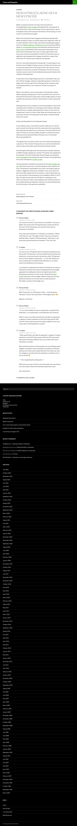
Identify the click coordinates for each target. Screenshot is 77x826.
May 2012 (6, 655)
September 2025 (7, 476)
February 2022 (7, 516)
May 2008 (6, 739)
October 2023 (7, 500)
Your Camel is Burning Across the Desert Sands (16, 425)
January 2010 (7, 675)
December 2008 (7, 715)
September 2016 (7, 628)
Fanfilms (19, 9)
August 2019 (6, 570)
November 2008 (7, 719)
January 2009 (7, 712)
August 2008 (6, 729)
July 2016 (5, 634)
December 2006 (7, 779)
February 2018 (7, 601)
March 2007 (6, 772)
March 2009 (6, 705)
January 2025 (7, 493)
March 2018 (6, 597)
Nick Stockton (7, 457)
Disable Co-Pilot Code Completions (13, 428)
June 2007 (6, 762)
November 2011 (7, 661)
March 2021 (6, 527)
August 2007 (6, 756)
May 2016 (6, 638)
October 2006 (7, 786)
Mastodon (6, 406)
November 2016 (7, 621)
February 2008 (7, 745)
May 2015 (6, 644)
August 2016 (6, 631)
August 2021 (6, 520)
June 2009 (6, 695)
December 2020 (7, 537)
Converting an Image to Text (11, 431)
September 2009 (7, 685)
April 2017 (6, 611)
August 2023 (6, 503)
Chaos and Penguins (10, 2)
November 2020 (7, 540)
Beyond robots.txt (8, 421)
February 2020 (7, 557)
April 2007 (6, 769)
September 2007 (7, 752)
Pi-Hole (15, 454)
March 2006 (6, 793)
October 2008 (7, 722)
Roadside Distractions (9, 418)
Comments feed (7, 812)
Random (5, 403)
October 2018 (7, 584)
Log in (4, 805)
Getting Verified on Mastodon (21, 444)
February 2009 (7, 708)
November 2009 (7, 678)
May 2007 (6, 766)
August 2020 (6, 547)
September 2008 (7, 725)
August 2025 (6, 479)
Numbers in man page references (22, 457)
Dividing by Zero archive (10, 405)
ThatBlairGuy (35, 20)
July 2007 (5, 759)
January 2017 (7, 618)
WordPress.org (7, 815)
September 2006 (7, 789)
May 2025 (6, 490)
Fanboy (23, 247)
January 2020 (7, 560)
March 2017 (6, 614)
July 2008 (5, 732)
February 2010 (7, 671)
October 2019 (7, 567)
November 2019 (7, 564)
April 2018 (6, 594)
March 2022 (6, 513)
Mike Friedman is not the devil (26, 450)
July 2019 (5, 574)
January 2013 (7, 651)
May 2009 (6, 698)
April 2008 (6, 742)
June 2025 (6, 486)
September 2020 (7, 543)
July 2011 (5, 665)
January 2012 (7, 658)
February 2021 (7, 530)
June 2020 (6, 550)
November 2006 (7, 783)
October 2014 (7, 648)
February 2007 (7, 776)
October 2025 (7, 473)
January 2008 (7, 749)
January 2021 (7, 533)
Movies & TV (6, 401)
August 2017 (6, 604)
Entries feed (6, 808)
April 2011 (6, 668)
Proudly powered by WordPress (10, 823)
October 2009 (7, 682)
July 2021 (5, 523)
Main (4, 400)
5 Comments (46, 20)
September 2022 (7, 510)
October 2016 (7, 624)
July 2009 (5, 692)
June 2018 (6, 587)
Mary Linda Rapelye (22, 157)
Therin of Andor (24, 218)
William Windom (29, 45)
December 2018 (7, 577)
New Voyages (32, 27)
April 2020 (6, 554)
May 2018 (6, 591)
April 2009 (6, 702)
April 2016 (6, 641)
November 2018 (7, 580)
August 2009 (6, 688)
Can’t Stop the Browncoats (24, 202)
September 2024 (7, 496)
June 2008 (6, 735)
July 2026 (5, 469)
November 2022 (7, 506)
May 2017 (6, 607)
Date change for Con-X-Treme (25, 195)
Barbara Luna (41, 45)
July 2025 (5, 483)
